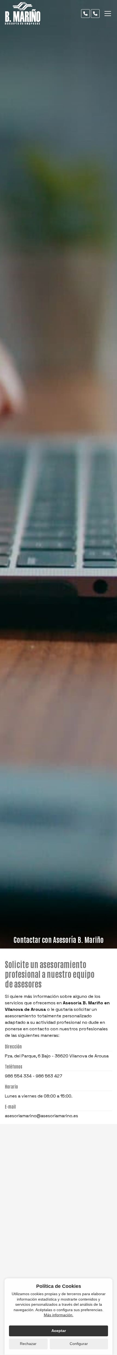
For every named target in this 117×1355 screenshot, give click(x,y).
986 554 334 (18, 1076)
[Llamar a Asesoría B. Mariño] (85, 13)
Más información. (58, 1315)
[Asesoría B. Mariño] (22, 13)
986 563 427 (49, 1076)
